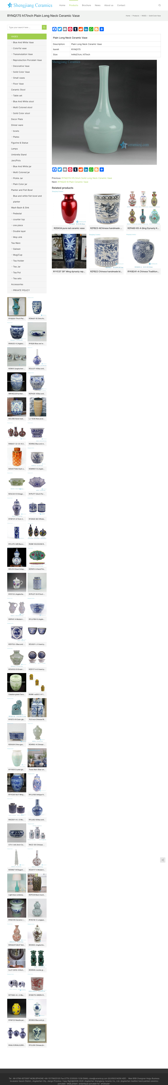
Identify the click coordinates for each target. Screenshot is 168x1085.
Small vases (19, 77)
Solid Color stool (21, 113)
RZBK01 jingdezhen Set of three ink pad (17, 369)
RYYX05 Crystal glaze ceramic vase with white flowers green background (17, 770)
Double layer (19, 231)
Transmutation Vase (23, 54)
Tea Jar (16, 266)
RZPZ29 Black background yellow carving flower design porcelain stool (37, 895)
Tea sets (17, 278)
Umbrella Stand (19, 154)
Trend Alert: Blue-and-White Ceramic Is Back (37, 770)
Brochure (86, 5)
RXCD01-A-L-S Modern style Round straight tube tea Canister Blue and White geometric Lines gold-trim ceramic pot (17, 820)
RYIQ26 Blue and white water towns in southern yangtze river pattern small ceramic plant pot (37, 344)
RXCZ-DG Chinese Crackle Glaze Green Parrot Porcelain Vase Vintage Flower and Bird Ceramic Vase (37, 845)
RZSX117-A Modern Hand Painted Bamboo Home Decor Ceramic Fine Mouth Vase (37, 870)
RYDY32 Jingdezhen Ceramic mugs (17, 594)
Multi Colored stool (22, 107)
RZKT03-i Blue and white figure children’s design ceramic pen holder (17, 644)
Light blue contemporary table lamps (17, 895)
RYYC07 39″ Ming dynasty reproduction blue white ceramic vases (69, 271)
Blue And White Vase (23, 42)
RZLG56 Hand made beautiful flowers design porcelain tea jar (17, 419)
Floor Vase (18, 83)
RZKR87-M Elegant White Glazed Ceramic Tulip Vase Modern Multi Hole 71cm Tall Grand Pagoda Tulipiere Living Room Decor (17, 870)
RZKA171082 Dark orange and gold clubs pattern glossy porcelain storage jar (17, 469)
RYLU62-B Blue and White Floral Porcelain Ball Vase (37, 820)
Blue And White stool (23, 101)
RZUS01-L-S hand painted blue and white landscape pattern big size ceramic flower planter (37, 644)
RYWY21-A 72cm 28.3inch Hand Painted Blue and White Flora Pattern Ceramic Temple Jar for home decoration (17, 519)
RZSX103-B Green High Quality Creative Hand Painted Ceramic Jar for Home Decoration (17, 669)
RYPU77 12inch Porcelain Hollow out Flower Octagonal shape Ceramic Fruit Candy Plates (37, 494)
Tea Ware (15, 243)
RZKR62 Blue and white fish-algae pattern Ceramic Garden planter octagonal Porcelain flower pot (37, 444)
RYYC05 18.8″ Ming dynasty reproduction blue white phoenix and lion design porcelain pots (17, 795)
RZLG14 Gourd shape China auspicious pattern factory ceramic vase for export (17, 569)
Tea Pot (17, 272)
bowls (16, 131)
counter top (19, 219)
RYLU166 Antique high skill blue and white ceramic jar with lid (37, 795)
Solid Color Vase (21, 72)
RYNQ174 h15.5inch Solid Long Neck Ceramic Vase (87, 178)
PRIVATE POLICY (24, 290)
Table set (17, 95)
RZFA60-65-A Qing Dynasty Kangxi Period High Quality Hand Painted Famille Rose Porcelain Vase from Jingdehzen (143, 228)
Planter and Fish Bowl (22, 190)
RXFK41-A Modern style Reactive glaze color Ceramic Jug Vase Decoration (17, 619)
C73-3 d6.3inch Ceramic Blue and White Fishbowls (17, 845)
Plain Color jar (20, 184)
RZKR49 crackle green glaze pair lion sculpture (37, 970)
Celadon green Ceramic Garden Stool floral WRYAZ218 (17, 694)
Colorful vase (20, 48)
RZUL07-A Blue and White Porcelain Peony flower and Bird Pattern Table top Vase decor (37, 369)
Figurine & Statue (19, 142)
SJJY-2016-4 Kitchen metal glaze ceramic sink (17, 970)
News (97, 5)
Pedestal (17, 213)
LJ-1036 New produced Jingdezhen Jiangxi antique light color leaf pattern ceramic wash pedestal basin (37, 419)
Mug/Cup (17, 254)
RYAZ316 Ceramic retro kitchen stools (17, 920)
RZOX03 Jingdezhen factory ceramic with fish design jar (37, 945)
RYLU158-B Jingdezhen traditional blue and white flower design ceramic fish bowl (37, 619)
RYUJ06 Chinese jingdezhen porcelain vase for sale (37, 1045)
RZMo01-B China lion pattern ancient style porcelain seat (37, 318)
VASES (14, 36)
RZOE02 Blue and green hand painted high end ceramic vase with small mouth (37, 1020)
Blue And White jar (22, 166)
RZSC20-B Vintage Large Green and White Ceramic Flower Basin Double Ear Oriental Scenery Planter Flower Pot (17, 494)
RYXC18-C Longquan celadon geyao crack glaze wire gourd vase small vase (37, 920)
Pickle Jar (18, 178)
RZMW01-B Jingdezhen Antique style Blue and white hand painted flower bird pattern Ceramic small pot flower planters (37, 469)
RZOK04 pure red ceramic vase (69, 228)
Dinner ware (17, 125)
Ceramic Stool (18, 89)
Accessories (17, 284)
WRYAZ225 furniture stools (17, 394)
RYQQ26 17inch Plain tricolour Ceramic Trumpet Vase (17, 318)
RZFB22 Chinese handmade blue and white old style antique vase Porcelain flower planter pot (106, 271)
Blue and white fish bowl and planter (27, 199)
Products (73, 5)
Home (62, 5)
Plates (16, 137)
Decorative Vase (21, 66)
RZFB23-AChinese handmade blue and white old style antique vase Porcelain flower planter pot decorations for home (106, 228)
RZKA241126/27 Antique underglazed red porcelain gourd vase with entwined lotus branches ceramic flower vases (17, 945)
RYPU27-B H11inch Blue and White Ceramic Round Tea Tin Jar (37, 594)
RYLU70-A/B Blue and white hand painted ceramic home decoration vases (17, 544)
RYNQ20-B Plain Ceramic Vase (73, 182)
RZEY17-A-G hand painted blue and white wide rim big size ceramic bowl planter (37, 669)
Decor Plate (17, 119)
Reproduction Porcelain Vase (27, 60)
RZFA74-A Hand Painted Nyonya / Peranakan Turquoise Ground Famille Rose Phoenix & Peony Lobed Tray (37, 569)
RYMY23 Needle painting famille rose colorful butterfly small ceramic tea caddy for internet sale (17, 1020)
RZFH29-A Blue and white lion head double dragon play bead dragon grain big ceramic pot (37, 394)
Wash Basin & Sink (20, 207)
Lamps (14, 148)
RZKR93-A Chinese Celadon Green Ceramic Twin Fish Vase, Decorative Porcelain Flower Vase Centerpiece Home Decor (37, 744)
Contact (121, 5)
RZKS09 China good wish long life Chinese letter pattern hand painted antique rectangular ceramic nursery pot (17, 744)
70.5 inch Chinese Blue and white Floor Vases (37, 719)
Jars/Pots (16, 160)
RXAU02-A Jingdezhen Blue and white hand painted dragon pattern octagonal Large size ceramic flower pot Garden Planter (17, 344)
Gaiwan (16, 249)
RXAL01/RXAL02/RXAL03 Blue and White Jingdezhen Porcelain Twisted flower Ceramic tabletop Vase (17, 1045)
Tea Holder (18, 260)
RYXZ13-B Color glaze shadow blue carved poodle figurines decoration (17, 719)
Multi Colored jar (21, 172)
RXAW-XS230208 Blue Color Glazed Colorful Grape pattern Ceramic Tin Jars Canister (37, 544)
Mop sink (17, 237)
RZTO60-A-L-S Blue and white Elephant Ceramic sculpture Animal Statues (17, 995)
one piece (18, 225)
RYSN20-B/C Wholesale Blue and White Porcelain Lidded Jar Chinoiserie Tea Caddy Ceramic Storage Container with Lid (37, 519)
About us (108, 5)
